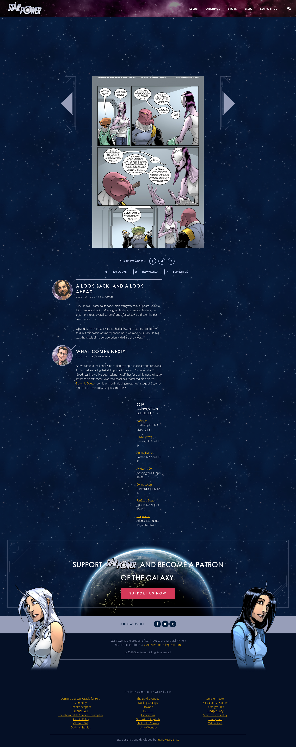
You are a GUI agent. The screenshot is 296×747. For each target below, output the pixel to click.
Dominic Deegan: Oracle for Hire (80, 699)
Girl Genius (148, 715)
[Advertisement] (148, 45)
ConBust (142, 421)
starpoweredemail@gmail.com (162, 645)
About (194, 9)
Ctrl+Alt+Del (80, 723)
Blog (248, 9)
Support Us (268, 9)
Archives (213, 9)
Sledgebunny (215, 711)
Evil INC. (148, 711)
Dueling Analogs (148, 703)
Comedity (81, 703)
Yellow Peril (215, 723)
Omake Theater (215, 699)
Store (232, 9)
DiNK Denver (144, 437)
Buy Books (120, 272)
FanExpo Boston (146, 500)
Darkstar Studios (81, 727)
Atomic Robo (81, 719)
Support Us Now (148, 593)
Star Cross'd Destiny (215, 715)
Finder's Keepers (80, 707)
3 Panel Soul (80, 711)
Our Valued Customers (215, 703)
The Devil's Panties (148, 699)
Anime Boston (145, 452)
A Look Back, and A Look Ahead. (110, 289)
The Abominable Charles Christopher (80, 715)
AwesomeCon (145, 468)
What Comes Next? (101, 351)
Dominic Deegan (86, 383)
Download (150, 272)
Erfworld (148, 707)
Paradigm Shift (215, 707)
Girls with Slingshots (148, 719)
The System (215, 719)
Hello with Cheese (148, 723)
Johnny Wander (148, 727)
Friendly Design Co (168, 740)
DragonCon (143, 516)
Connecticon (144, 484)
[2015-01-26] (148, 247)
